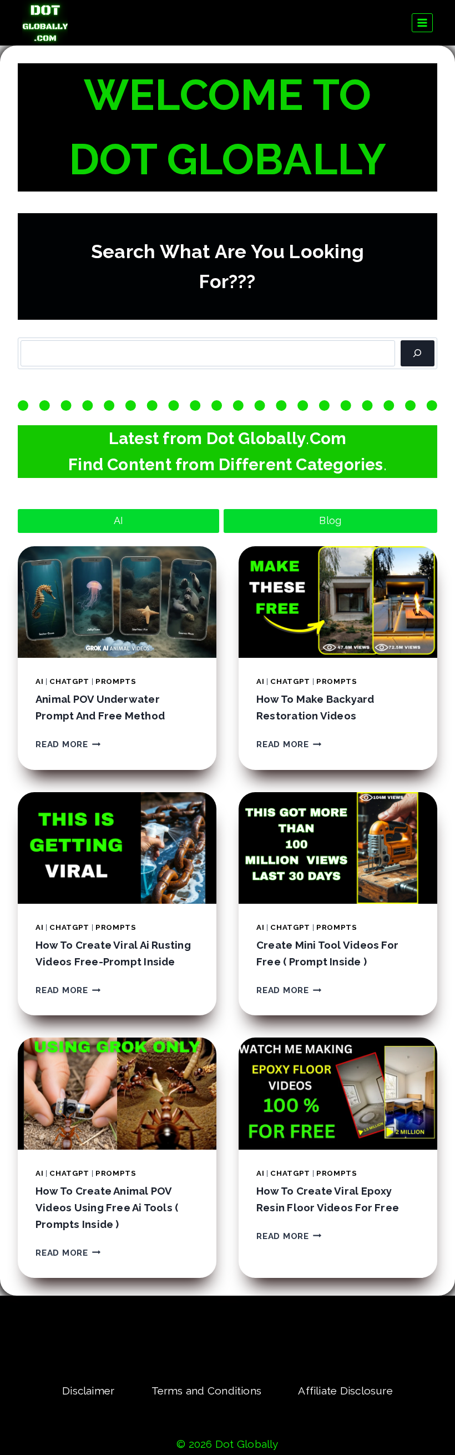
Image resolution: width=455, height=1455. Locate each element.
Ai (39, 681)
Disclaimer (88, 1390)
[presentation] (117, 602)
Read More (68, 744)
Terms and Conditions (206, 1390)
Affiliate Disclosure (345, 1390)
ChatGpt (69, 681)
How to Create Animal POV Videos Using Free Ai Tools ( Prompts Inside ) (107, 1207)
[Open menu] (422, 22)
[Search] (417, 353)
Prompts (115, 681)
